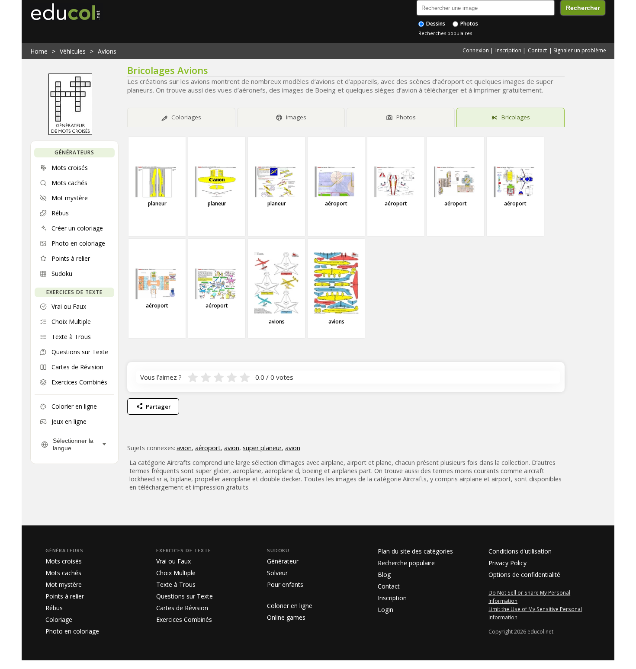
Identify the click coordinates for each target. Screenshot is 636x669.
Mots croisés (63, 561)
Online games (286, 617)
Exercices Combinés (184, 619)
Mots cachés (63, 573)
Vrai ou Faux (173, 561)
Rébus (54, 608)
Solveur (277, 573)
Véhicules (73, 51)
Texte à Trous (176, 584)
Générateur (283, 561)
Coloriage (58, 619)
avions (277, 321)
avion (184, 448)
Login (385, 609)
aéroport (336, 203)
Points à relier (64, 596)
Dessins (435, 23)
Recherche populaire (406, 563)
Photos (468, 23)
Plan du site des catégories (415, 551)
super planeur (262, 448)
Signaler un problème (579, 50)
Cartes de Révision (182, 608)
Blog (384, 574)
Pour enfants (285, 584)
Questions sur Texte (184, 596)
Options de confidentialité (524, 574)
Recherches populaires (445, 33)
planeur (157, 203)
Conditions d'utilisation (520, 551)
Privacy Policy (507, 563)
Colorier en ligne (289, 606)
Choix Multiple (176, 573)
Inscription (508, 50)
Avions (107, 51)
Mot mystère (63, 584)
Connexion (476, 50)
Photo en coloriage (72, 631)
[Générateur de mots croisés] (70, 132)
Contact (537, 50)
